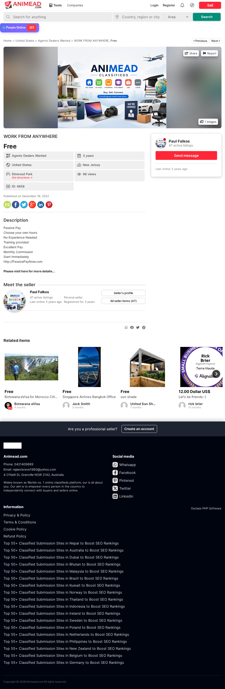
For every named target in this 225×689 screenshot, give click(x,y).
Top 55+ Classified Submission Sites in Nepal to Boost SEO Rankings (61, 543)
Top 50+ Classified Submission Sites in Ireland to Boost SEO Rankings (62, 613)
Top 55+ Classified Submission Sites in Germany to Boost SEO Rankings (64, 662)
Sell (210, 5)
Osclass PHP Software (206, 508)
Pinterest (126, 480)
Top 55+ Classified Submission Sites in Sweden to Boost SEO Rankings (63, 620)
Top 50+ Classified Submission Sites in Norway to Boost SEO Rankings (63, 592)
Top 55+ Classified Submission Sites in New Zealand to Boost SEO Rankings (67, 648)
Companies (75, 5)
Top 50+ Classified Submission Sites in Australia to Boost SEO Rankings (63, 550)
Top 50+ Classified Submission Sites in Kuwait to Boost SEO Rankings (62, 585)
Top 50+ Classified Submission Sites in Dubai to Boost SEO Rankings (61, 557)
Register (169, 5)
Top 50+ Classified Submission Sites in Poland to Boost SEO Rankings (62, 627)
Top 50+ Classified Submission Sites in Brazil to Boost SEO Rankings (61, 578)
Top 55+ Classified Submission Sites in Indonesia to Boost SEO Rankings (64, 606)
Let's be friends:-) (192, 397)
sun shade (129, 397)
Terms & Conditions (20, 522)
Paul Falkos (39, 292)
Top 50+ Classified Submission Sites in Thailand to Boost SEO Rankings (63, 599)
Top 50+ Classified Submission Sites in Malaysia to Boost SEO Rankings (63, 571)
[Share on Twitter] (138, 327)
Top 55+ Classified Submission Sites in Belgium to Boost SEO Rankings (63, 655)
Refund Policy (15, 536)
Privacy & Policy (17, 515)
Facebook (127, 472)
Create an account (139, 429)
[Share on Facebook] (132, 327)
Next (215, 41)
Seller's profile (123, 293)
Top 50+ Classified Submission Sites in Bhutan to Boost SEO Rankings (62, 564)
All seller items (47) (123, 301)
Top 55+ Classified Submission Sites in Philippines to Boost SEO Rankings (65, 641)
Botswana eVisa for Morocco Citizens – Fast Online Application (31, 397)
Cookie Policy (15, 529)
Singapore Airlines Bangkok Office (89, 397)
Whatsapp (127, 464)
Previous (201, 41)
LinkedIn (126, 496)
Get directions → (22, 177)
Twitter (125, 488)
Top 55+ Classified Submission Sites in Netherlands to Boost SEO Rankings (66, 634)
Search (206, 17)
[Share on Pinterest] (143, 327)
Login (154, 5)
